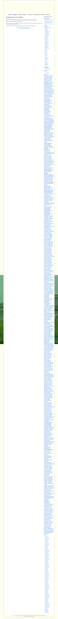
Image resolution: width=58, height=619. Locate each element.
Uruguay (46, 495)
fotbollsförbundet (48, 210)
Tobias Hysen (47, 483)
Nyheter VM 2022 (49, 16)
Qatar (45, 383)
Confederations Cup (49, 152)
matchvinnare (47, 330)
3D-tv (50, 81)
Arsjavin (46, 107)
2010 (48, 78)
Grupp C (46, 235)
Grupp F (50, 236)
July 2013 (46, 568)
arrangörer (46, 104)
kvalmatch (46, 296)
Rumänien (50, 396)
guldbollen (48, 239)
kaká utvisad (47, 269)
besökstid (46, 123)
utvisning (51, 496)
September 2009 (47, 597)
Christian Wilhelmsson (47, 149)
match (45, 326)
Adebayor (46, 83)
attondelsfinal (47, 110)
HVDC (49, 256)
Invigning (46, 43)
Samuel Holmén (48, 404)
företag (45, 197)
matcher (46, 328)
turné (52, 487)
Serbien (50, 415)
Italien (45, 260)
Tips (49, 479)
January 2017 (47, 550)
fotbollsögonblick (48, 213)
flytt (50, 192)
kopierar (51, 284)
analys (52, 92)
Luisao (31, 27)
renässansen (47, 389)
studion (46, 450)
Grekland (46, 231)
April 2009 (46, 601)
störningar (50, 443)
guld (45, 239)
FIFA (45, 40)
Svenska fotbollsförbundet (48, 459)
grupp (49, 232)
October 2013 (47, 566)
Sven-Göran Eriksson (47, 452)
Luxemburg (47, 313)
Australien (46, 113)
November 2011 (47, 578)
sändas (46, 405)
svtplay (45, 472)
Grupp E (46, 236)
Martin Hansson (47, 324)
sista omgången (47, 419)
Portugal (49, 378)
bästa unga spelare (48, 120)
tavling (48, 478)
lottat (45, 312)
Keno (46, 71)
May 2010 (46, 591)
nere (49, 348)
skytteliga (49, 423)
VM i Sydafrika (48, 515)
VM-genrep (46, 517)
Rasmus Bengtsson (48, 385)
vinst (49, 509)
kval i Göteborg (50, 290)
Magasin (52, 313)
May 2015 (46, 556)
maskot (50, 325)
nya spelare (47, 351)
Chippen (48, 144)
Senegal (46, 415)
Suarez (49, 450)
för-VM (47, 195)
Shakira (49, 417)
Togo (52, 483)
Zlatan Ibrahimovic (48, 532)
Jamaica (50, 261)
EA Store (49, 171)
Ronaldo (46, 395)
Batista (52, 121)
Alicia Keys (50, 91)
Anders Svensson (48, 94)
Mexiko (46, 335)
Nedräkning (46, 46)
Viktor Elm (46, 506)
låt (52, 306)
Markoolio (49, 319)
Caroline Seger (47, 139)
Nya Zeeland (47, 353)
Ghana (45, 225)
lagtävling (46, 301)
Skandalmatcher (48, 422)
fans (49, 188)
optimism (46, 363)
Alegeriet (46, 88)
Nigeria (49, 349)
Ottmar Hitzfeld (47, 365)
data (50, 161)
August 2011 (46, 579)
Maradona (49, 317)
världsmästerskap (48, 504)
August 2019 (46, 542)
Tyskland (46, 492)
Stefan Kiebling (47, 441)
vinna (45, 508)
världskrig (46, 502)
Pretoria (50, 380)
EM (47, 177)
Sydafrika (50, 472)
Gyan (49, 240)
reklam (50, 388)
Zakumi (48, 531)
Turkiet (49, 487)
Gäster (45, 222)
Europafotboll (47, 186)
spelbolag (50, 434)
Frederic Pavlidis (48, 217)
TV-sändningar (47, 58)
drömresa (51, 170)
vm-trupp (49, 524)
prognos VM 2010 (48, 382)
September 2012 (47, 576)
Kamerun (46, 271)
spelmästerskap (48, 435)
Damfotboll (50, 158)
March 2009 (46, 602)
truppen (46, 487)
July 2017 (46, 546)
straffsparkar (47, 448)
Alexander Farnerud (49, 90)
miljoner (46, 336)
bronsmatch (50, 134)
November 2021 (47, 537)
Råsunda (48, 387)
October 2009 (47, 596)
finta (45, 192)
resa (52, 389)
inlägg (52, 256)
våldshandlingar (48, 497)
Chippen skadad (48, 145)
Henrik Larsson (47, 249)
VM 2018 (46, 62)
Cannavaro (46, 136)
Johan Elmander (48, 264)
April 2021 (46, 540)
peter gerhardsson (48, 369)
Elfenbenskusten (48, 174)
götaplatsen (47, 227)
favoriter (46, 190)
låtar (45, 308)
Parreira (51, 366)
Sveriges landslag (47, 471)
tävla (45, 478)
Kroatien (46, 288)
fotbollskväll (47, 212)
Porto (45, 378)
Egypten (46, 173)
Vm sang (51, 515)
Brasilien (22, 27)
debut (45, 164)
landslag (46, 305)
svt (45, 56)
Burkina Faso (47, 135)
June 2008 (46, 609)
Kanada (51, 271)
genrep (49, 223)
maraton (46, 318)
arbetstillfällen (47, 101)
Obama (46, 354)
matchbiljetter (50, 326)
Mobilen (48, 340)
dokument (46, 166)
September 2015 (47, 555)
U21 (50, 492)
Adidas (50, 83)
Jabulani (49, 260)
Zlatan (52, 531)
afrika (45, 84)
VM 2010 (48, 510)
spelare (46, 434)
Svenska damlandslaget (47, 455)
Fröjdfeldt (46, 219)
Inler (45, 257)
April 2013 (46, 570)
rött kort (50, 395)
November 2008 (47, 605)
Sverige (46, 55)
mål (50, 314)
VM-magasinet (47, 520)
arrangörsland (47, 105)
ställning (51, 437)
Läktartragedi (47, 302)
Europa (46, 184)
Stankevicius (47, 439)
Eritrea (49, 183)
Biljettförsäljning (48, 126)
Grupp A (46, 234)
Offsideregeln (47, 360)
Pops (45, 376)
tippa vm (46, 479)
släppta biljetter (47, 424)
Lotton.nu (47, 72)
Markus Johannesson (47, 321)
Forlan (49, 197)
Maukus (50, 331)
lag (44, 300)
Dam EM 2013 (47, 32)
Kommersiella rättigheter (49, 281)
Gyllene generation (48, 241)
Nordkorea (46, 351)
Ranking (46, 384)
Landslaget (51, 305)
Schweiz (46, 411)
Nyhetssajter (46, 47)
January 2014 (47, 564)
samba (45, 401)
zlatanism (46, 533)
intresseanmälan (48, 258)
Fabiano (25, 27)
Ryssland (50, 397)
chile (45, 144)
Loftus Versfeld (47, 309)
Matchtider (50, 328)
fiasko (49, 190)
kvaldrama (47, 293)
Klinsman (51, 279)
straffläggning (47, 447)
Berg (52, 122)
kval (45, 290)
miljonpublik (51, 336)
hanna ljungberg (48, 244)
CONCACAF (46, 30)
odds (50, 356)
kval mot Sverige (48, 292)
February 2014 (47, 563)
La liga (50, 299)
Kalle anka (51, 270)
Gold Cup (51, 226)
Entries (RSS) (26, 616)
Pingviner (46, 371)
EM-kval (50, 179)
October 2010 (47, 587)
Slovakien (46, 427)
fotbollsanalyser (48, 206)
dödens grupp (47, 165)
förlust (52, 197)
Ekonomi (46, 36)
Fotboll (50, 200)
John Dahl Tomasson (48, 266)
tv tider (46, 488)
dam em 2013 (47, 157)
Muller (45, 345)
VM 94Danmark (48, 513)
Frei (45, 218)
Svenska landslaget (49, 463)
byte (52, 135)
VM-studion (47, 523)
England (46, 183)
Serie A (46, 417)
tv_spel (50, 488)
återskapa (46, 109)
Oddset (46, 357)
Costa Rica (46, 153)
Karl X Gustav (47, 273)
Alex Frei (50, 88)
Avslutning (46, 118)
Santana (51, 408)
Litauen (51, 308)
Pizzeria (46, 374)
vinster (51, 509)
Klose (45, 280)
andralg (46, 95)
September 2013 (47, 567)
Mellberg (46, 334)
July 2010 (46, 589)
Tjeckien (50, 482)
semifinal (50, 414)
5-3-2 (52, 82)
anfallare (51, 96)
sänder (49, 405)
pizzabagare (47, 373)
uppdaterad (50, 493)
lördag (45, 310)
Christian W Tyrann (48, 147)
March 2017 (46, 548)
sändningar (47, 406)
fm (51, 192)
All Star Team (47, 92)
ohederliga (46, 361)
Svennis (50, 453)
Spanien (46, 432)
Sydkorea (46, 475)
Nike (52, 349)
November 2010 (47, 586)
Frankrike (50, 216)
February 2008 (47, 612)
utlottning (46, 496)
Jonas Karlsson (48, 267)
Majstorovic (47, 314)
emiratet (51, 181)
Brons (45, 134)
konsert (52, 283)
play (49, 375)
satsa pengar (47, 409)
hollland (50, 251)
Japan (45, 262)
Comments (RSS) (31, 616)
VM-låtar (46, 65)
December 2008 (47, 604)
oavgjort (50, 353)
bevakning (46, 125)
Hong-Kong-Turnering (48, 253)
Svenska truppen (48, 466)
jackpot (46, 261)
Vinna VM (49, 508)
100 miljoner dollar (48, 75)
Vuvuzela (46, 526)
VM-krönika (51, 518)
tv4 (47, 489)
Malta (48, 315)
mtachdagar (50, 344)
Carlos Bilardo (47, 138)
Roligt (46, 51)
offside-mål (46, 358)
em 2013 (51, 178)
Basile (49, 120)
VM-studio (50, 522)
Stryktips (46, 449)
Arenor (45, 103)
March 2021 (46, 541)
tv (44, 488)
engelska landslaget (49, 182)
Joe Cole (49, 262)
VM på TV (46, 63)
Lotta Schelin (50, 310)
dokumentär (47, 168)
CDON (45, 140)
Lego (47, 308)
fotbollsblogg (47, 209)
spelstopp (46, 437)
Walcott (48, 527)
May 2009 (46, 600)
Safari (45, 399)
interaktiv (48, 257)
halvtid (51, 243)
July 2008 (46, 608)
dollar (51, 168)
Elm (48, 175)
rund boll (46, 397)
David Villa (50, 162)
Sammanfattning (48, 402)
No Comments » (27, 28)
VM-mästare (47, 521)
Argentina (19, 27)
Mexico (50, 334)
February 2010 (47, 593)
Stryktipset (46, 54)
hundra (45, 256)
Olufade (51, 362)
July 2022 (46, 536)
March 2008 (46, 611)
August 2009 (46, 598)
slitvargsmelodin (48, 426)
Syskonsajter (47, 476)
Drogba (50, 169)
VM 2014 (46, 61)
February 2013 (47, 572)
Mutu (48, 345)
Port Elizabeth (50, 376)
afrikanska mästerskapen (48, 85)
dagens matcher (48, 156)
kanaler (46, 273)
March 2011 (46, 583)
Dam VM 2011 (47, 33)
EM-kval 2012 (47, 39)
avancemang (47, 114)
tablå (52, 476)
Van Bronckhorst (49, 498)
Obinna (49, 354)
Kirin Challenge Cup (47, 276)
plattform (46, 375)
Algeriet (46, 91)
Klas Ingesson (47, 279)
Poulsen (46, 379)
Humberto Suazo (48, 254)
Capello (51, 136)
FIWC (47, 192)
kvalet (51, 293)
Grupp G (46, 238)
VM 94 (48, 513)
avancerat (46, 117)
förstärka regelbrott (48, 199)
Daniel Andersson (48, 160)
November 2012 (47, 574)
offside (49, 357)
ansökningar (47, 99)
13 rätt (45, 77)
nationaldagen (47, 347)
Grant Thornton (47, 229)
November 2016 (47, 551)
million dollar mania (48, 338)
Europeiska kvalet (48, 187)
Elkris (45, 175)
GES (52, 223)
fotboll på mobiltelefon (47, 202)
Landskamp (47, 304)
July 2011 (46, 580)
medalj (48, 332)
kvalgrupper (47, 295)
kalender (46, 270)
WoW (45, 531)
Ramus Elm (50, 383)
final (49, 191)
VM (45, 60)
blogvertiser (47, 131)
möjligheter (46, 341)
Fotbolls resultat (48, 68)
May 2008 (46, 610)
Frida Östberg (49, 218)
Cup (49, 155)
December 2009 (47, 595)
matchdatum (47, 327)
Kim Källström (48, 275)
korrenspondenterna (49, 286)
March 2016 (46, 553)
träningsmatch (47, 485)
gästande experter (48, 221)
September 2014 (47, 559)
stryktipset (50, 449)
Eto (52, 183)
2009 (45, 78)
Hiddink (50, 249)
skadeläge (46, 421)
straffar (45, 445)
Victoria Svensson (48, 505)
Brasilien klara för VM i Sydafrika (14, 17)
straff (50, 444)
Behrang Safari (47, 122)
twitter (49, 489)
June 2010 (46, 590)
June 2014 (46, 561)
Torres (45, 484)
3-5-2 (48, 79)
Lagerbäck (48, 300)
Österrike (51, 363)
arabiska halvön (48, 100)
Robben (51, 393)
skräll (45, 423)
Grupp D (50, 235)
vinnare (46, 509)
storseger (46, 444)
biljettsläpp (46, 127)
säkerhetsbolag (48, 400)
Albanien (49, 87)
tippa (51, 478)
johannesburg (47, 265)
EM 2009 (46, 178)
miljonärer (50, 335)
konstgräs (46, 284)
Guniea (46, 240)
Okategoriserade (47, 48)
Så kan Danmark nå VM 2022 (49, 21)
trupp (52, 485)
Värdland (46, 500)
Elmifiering (51, 175)
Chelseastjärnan (48, 143)
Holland (46, 251)
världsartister (47, 501)
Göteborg (46, 229)
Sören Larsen (49, 430)
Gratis (50, 230)
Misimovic (46, 339)
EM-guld (46, 179)
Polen (52, 375)
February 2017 (47, 549)
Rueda (45, 396)
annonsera (46, 97)
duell (45, 171)
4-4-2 (49, 82)
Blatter (48, 130)
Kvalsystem (47, 297)
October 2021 (47, 538)
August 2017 (46, 545)
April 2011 (46, 582)
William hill (46, 528)
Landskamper (47, 45)
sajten (48, 399)
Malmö (45, 315)
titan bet (48, 480)
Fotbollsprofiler (47, 41)
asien (48, 108)
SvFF (49, 471)
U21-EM (46, 59)
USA (49, 495)
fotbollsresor (47, 214)
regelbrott (46, 388)
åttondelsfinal (47, 112)
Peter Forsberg (47, 367)
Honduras (46, 252)
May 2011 (46, 581)
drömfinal (46, 170)
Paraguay (46, 366)
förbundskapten (48, 196)
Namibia (52, 345)
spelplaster (46, 436)
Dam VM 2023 (47, 35)
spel (49, 432)
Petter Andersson (48, 370)
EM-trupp (46, 181)
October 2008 (47, 606)
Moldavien (46, 343)
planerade (50, 374)
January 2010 (47, 594)
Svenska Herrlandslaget (47, 462)
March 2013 (46, 571)
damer (45, 158)
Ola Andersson (47, 362)
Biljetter (46, 29)
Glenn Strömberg (47, 225)
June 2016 (46, 552)
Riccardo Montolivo (47, 393)
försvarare (28, 27)
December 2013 (47, 565)
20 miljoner (50, 77)
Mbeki (45, 332)
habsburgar (47, 243)
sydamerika (47, 474)
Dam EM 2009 (47, 31)
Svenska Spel (47, 465)
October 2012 (47, 575)
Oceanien (46, 356)
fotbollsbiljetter (47, 208)
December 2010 (47, 585)
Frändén (46, 216)
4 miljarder (48, 81)
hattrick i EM (47, 245)
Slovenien (51, 427)
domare (46, 169)
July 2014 (46, 560)
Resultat (46, 50)
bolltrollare (46, 132)
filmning (46, 191)
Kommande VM (47, 44)
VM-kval (23, 28)
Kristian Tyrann (47, 287)
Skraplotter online (48, 73)
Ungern (46, 493)
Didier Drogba (50, 164)
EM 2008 (46, 37)
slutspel (46, 428)
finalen (51, 191)
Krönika (50, 288)
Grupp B (50, 234)
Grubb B (46, 232)
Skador (46, 52)
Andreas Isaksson (48, 96)
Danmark (46, 161)
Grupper (50, 238)
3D (47, 81)
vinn (50, 506)
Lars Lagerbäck (48, 306)
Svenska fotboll (47, 457)
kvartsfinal (46, 299)
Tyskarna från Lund (48, 491)
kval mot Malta (47, 291)
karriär (49, 274)
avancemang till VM (49, 116)
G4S (50, 219)
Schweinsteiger (47, 410)
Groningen (51, 231)
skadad (51, 419)
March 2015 (46, 557)
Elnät (45, 177)
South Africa (47, 431)
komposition (47, 283)
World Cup (50, 530)
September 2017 (47, 544)
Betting (46, 28)
